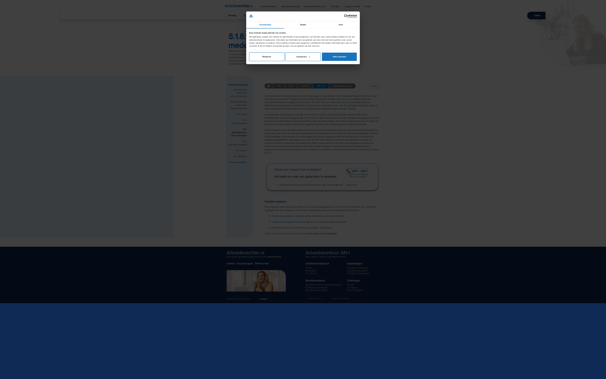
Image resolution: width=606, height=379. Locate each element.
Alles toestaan (339, 57)
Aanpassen (301, 57)
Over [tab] (341, 25)
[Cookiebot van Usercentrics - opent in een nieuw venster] (346, 16)
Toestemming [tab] (265, 25)
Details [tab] (303, 25)
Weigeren (266, 57)
